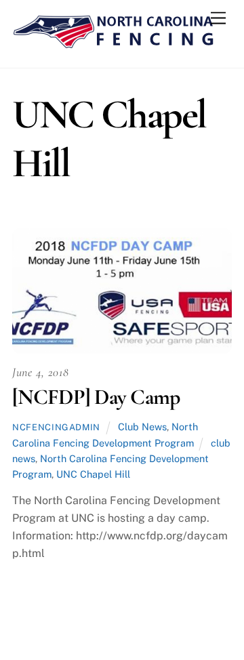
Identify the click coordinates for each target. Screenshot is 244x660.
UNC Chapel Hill (93, 474)
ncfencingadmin (56, 427)
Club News (142, 426)
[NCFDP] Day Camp (96, 397)
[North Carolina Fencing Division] (114, 43)
